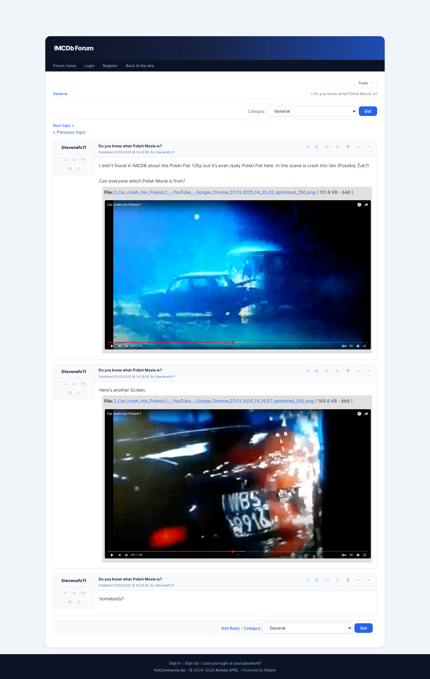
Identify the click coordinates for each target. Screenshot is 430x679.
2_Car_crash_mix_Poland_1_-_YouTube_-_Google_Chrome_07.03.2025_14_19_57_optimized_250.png (214, 401)
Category (256, 111)
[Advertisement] (215, 18)
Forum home (64, 65)
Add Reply (230, 628)
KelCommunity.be (170, 670)
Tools (364, 83)
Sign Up (192, 663)
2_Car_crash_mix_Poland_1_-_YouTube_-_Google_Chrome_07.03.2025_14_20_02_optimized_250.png (215, 192)
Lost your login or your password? (231, 663)
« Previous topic (69, 132)
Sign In (175, 663)
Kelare (270, 670)
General (60, 93)
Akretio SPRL (227, 670)
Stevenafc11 (73, 147)
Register (110, 65)
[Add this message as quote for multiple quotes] (337, 147)
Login (89, 65)
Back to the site (140, 65)
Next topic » (63, 125)
